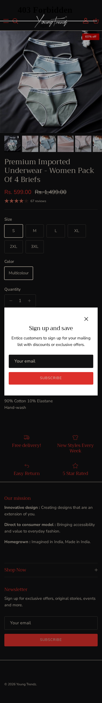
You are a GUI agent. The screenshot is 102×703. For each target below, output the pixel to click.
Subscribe (51, 378)
